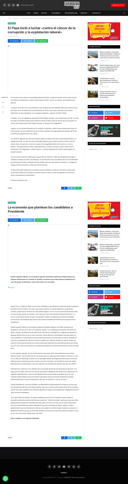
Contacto (96, 13)
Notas (44, 13)
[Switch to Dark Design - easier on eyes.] (121, 13)
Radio (36, 13)
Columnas (56, 13)
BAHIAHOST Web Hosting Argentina (74, 477)
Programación (71, 13)
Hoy (28, 13)
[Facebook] (3, 102)
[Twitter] (3, 107)
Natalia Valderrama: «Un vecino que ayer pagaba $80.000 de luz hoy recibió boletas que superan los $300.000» (110, 68)
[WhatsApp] (3, 112)
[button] (5, 478)
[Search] (124, 13)
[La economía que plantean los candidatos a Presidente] (45, 248)
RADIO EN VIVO (118, 5)
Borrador (12, 23)
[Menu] (4, 13)
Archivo (83, 13)
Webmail (64, 472)
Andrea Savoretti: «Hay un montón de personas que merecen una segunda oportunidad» (108, 94)
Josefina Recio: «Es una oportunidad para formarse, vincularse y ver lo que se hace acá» (109, 81)
